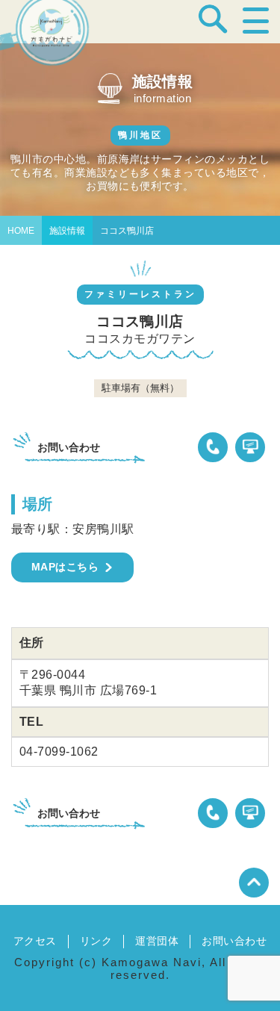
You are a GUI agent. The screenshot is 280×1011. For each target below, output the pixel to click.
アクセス (35, 941)
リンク (96, 941)
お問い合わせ (234, 941)
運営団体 (156, 941)
